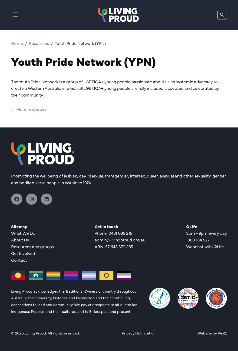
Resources (39, 43)
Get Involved (23, 253)
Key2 (222, 332)
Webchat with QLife (205, 246)
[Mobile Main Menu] (15, 15)
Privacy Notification (138, 332)
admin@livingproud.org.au (120, 240)
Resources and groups (32, 246)
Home (17, 43)
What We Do (23, 233)
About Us (20, 240)
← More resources (28, 109)
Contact (19, 260)
